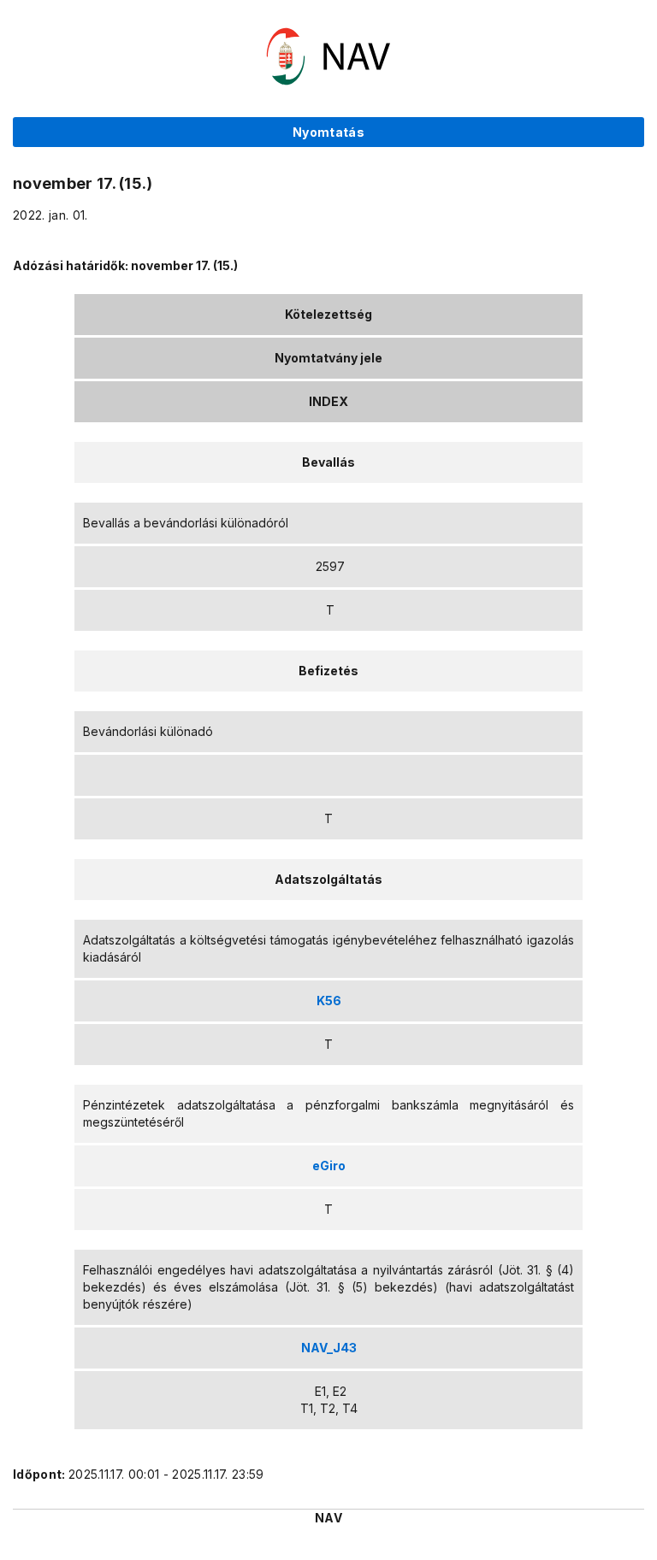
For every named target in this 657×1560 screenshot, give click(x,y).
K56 (329, 1000)
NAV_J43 (329, 1347)
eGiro (329, 1165)
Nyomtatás (328, 132)
